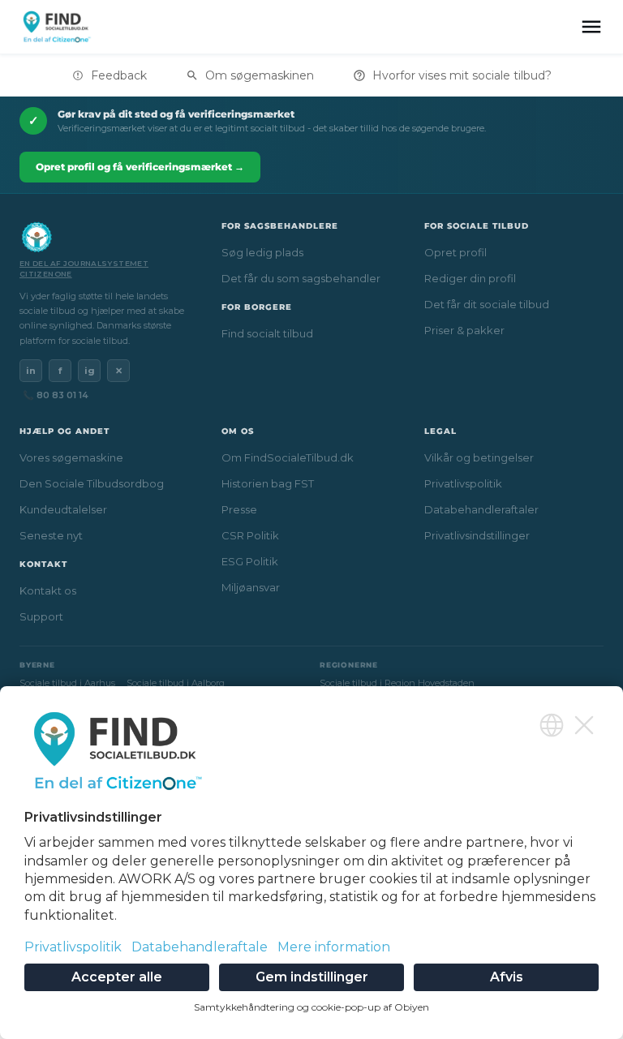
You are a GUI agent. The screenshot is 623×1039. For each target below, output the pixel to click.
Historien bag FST (267, 483)
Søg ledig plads (262, 252)
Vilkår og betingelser (479, 457)
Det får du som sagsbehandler (300, 278)
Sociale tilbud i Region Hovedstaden (397, 683)
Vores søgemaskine (71, 457)
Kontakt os (47, 590)
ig (89, 370)
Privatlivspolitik (463, 483)
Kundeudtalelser (63, 509)
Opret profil (455, 252)
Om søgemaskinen (259, 75)
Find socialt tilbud (267, 333)
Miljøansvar (250, 587)
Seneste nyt (51, 535)
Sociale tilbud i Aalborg (176, 683)
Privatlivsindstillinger (477, 535)
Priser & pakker (464, 330)
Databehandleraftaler (481, 509)
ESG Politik (249, 561)
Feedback (119, 75)
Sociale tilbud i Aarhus (67, 683)
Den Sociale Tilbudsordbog (91, 483)
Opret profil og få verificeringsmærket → (140, 167)
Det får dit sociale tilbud (486, 304)
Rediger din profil (470, 278)
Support (41, 616)
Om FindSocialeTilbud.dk (287, 457)
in (31, 370)
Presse (239, 509)
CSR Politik (250, 535)
